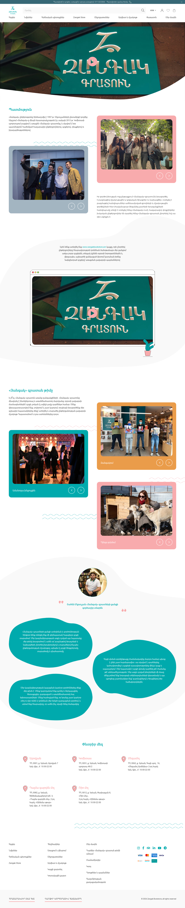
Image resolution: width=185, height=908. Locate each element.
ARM (152, 10)
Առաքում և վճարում (57, 850)
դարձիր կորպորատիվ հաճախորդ (63, 899)
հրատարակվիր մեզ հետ (22, 899)
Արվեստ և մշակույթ (127, 17)
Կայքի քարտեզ (55, 869)
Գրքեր (12, 17)
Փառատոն (151, 17)
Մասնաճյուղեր (93, 860)
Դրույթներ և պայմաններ (98, 872)
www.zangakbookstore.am (94, 247)
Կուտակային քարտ (57, 875)
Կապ (88, 866)
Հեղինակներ (54, 844)
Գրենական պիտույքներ (53, 17)
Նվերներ (28, 17)
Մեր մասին (171, 17)
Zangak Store (79, 17)
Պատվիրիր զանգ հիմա (118, 2)
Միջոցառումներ (101, 17)
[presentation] (71, 206)
